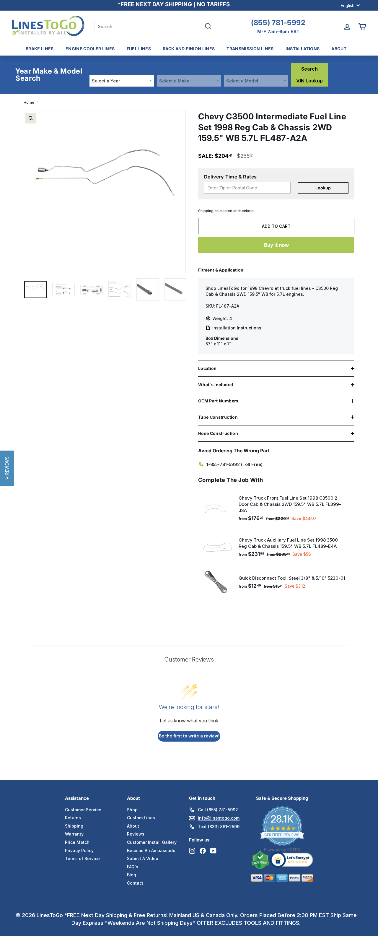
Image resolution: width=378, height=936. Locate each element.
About (338, 48)
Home (29, 102)
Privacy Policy (79, 850)
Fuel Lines (139, 48)
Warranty (74, 833)
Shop (132, 809)
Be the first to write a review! (189, 735)
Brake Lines (40, 48)
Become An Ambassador (152, 850)
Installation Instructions (236, 327)
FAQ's (132, 866)
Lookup (323, 187)
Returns (73, 817)
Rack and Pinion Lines (189, 48)
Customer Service (83, 809)
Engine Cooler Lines (90, 48)
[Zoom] (30, 118)
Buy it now (276, 245)
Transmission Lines (250, 48)
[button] (7, 468)
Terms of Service (82, 858)
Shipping (206, 211)
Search (309, 69)
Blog (131, 874)
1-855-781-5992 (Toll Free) (234, 464)
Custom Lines (141, 817)
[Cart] (362, 26)
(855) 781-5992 (278, 22)
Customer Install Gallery (152, 842)
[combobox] (121, 81)
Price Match (77, 842)
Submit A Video (142, 858)
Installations (303, 48)
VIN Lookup (309, 81)
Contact (135, 882)
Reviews (135, 833)
